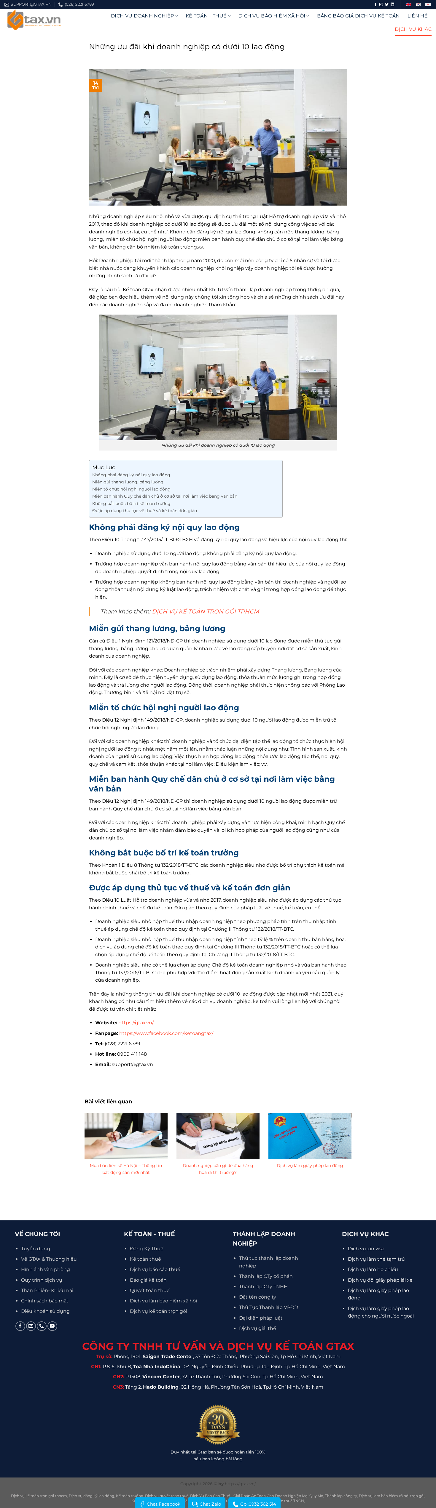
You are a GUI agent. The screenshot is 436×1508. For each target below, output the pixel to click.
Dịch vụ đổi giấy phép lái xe (380, 1280)
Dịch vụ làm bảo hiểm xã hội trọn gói (391, 1495)
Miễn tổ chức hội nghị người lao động (131, 489)
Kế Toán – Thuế (206, 16)
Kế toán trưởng (129, 1495)
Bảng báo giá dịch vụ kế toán (358, 16)
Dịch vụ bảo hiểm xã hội (271, 16)
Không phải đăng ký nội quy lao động (131, 474)
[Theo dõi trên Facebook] (375, 5)
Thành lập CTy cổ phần (266, 1276)
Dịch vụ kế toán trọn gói (158, 1311)
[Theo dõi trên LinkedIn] (392, 5)
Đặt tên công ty (257, 1297)
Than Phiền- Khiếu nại (47, 1290)
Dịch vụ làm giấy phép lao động (310, 1165)
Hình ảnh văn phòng (45, 1269)
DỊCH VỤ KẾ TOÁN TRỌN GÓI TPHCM (205, 611)
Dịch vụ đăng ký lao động (91, 1495)
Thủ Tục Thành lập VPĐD (268, 1307)
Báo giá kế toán (148, 1280)
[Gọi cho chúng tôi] (42, 1326)
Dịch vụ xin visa (366, 1248)
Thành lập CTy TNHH (263, 1286)
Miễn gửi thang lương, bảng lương (127, 482)
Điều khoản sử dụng (45, 1311)
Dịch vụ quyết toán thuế (166, 1495)
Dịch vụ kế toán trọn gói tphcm (39, 1495)
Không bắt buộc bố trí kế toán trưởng (131, 503)
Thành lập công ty (341, 1495)
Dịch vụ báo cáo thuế (155, 1269)
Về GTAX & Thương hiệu (49, 1259)
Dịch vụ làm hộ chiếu (373, 1269)
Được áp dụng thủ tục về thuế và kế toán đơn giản (144, 510)
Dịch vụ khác (413, 29)
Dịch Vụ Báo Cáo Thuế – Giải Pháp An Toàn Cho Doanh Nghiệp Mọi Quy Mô (256, 1495)
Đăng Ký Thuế (146, 1248)
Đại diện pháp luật (261, 1318)
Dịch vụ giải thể (257, 1328)
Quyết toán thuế (150, 1290)
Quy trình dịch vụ (41, 1280)
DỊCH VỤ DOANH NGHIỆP (142, 16)
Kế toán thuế (145, 1259)
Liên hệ (418, 16)
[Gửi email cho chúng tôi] (31, 1326)
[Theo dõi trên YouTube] (52, 1326)
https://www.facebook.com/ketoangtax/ (166, 1033)
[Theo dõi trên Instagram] (381, 5)
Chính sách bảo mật (45, 1301)
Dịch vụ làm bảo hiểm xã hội (163, 1301)
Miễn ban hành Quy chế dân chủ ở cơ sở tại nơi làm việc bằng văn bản (164, 496)
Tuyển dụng (35, 1248)
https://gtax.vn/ (136, 1022)
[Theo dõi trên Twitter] (387, 5)
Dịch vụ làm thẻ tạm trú (376, 1259)
